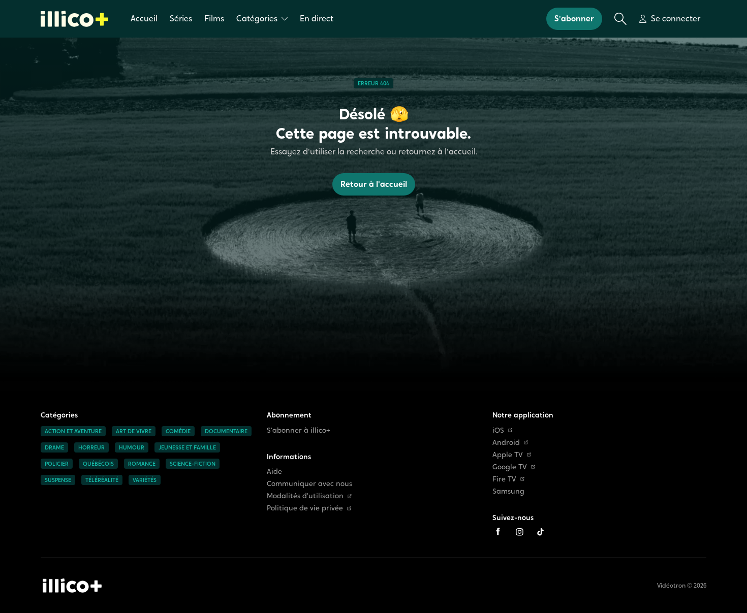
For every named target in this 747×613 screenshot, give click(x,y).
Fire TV (504, 479)
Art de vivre (133, 431)
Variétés (145, 479)
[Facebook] (498, 531)
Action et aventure (73, 431)
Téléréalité (101, 479)
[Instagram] (519, 531)
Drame (54, 447)
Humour (131, 447)
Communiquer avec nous (309, 483)
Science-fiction (192, 463)
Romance (141, 463)
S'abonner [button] (574, 18)
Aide (274, 471)
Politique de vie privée (305, 508)
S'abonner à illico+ (298, 430)
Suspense (58, 479)
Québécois (98, 463)
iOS (498, 430)
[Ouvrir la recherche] (620, 19)
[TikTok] (540, 531)
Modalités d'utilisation (305, 496)
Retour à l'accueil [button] (373, 184)
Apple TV (507, 454)
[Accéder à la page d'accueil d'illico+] (72, 585)
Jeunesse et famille (187, 447)
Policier (57, 463)
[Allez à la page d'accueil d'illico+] (74, 19)
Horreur (91, 447)
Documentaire (226, 431)
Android (506, 442)
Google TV (509, 467)
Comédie (178, 431)
